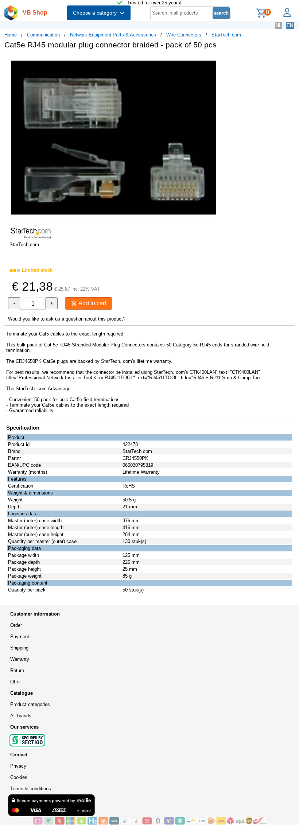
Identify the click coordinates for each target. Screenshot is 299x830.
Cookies (18, 777)
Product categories (30, 704)
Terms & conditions (30, 788)
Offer (15, 681)
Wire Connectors (183, 35)
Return (17, 670)
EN (290, 25)
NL (278, 25)
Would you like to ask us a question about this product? (66, 319)
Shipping (19, 648)
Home (10, 35)
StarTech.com (226, 35)
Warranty (19, 659)
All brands (20, 715)
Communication (43, 35)
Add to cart (91, 303)
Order (16, 625)
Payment (19, 636)
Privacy (18, 766)
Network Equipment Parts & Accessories (113, 35)
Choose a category (96, 13)
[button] (216, 62)
